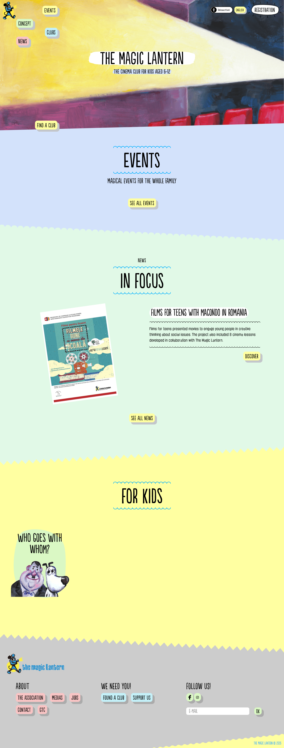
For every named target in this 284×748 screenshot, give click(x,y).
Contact (24, 710)
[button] (240, 10)
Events (50, 10)
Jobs (74, 697)
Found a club (113, 697)
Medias (57, 697)
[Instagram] (197, 697)
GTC (42, 710)
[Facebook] (189, 697)
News (22, 41)
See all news (142, 418)
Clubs (51, 32)
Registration (265, 10)
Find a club (46, 125)
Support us (142, 697)
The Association (30, 697)
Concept (24, 23)
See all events (142, 203)
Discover (251, 356)
